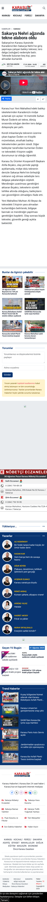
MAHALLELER (27, 842)
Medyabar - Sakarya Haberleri (13, 886)
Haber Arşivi (33, 827)
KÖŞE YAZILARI (19, 881)
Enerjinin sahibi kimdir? (25, 631)
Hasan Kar (19, 554)
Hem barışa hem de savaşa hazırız (27, 558)
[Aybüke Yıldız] (7, 605)
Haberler (6, 29)
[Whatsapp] (35, 793)
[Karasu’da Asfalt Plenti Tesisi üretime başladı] (12, 326)
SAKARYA (39, 15)
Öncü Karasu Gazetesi (23, 849)
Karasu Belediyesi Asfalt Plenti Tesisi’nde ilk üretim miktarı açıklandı (12, 314)
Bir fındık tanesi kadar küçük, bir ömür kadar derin (29, 546)
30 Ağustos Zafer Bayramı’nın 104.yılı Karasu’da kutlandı (10, 292)
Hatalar (17, 606)
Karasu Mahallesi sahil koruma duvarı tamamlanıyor (34, 336)
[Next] (30, 793)
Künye (5, 884)
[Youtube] (26, 793)
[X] (17, 793)
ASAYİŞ (6, 842)
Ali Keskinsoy (21, 542)
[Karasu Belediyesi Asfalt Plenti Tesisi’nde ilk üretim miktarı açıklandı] (12, 304)
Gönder (7, 374)
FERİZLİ (28, 15)
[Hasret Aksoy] (7, 617)
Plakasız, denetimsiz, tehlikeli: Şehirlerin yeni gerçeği (28, 570)
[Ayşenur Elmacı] (7, 580)
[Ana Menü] (3, 8)
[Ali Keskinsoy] (7, 544)
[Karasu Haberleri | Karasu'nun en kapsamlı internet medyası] (23, 8)
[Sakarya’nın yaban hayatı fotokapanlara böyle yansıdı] (35, 282)
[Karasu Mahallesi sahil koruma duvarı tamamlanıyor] (35, 326)
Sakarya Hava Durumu (32, 801)
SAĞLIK (39, 842)
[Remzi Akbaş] (7, 593)
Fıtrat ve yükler (21, 619)
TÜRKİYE (6, 881)
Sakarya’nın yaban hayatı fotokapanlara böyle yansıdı (35, 292)
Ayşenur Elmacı (22, 579)
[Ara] (44, 8)
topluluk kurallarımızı (26, 383)
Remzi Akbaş (20, 591)
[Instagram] (21, 793)
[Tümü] (43, 526)
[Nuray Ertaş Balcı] (7, 629)
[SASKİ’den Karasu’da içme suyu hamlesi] (35, 304)
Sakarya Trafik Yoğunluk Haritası (32, 810)
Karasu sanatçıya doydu (25, 582)
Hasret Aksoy (21, 615)
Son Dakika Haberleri (13, 827)
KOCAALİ (17, 15)
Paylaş (8, 99)
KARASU (6, 15)
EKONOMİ (33, 846)
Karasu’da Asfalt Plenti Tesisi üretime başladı (11, 335)
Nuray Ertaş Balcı (23, 628)
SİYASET (15, 842)
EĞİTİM (11, 846)
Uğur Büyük (20, 566)
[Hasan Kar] (7, 556)
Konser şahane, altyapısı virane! (29, 594)
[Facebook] (12, 793)
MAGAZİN (21, 846)
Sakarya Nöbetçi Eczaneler (10, 801)
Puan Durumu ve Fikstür (10, 819)
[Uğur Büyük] (7, 568)
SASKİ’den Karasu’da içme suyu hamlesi (33, 313)
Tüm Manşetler (34, 818)
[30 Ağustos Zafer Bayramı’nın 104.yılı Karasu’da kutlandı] (12, 282)
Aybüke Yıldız (20, 603)
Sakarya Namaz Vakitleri (10, 810)
